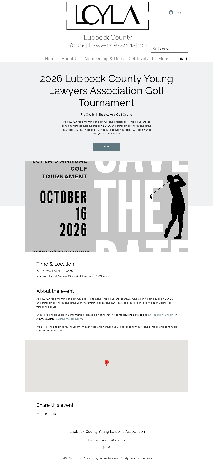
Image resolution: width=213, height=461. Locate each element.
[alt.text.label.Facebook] (186, 58)
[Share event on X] (46, 414)
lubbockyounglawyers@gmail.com (107, 440)
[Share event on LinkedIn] (54, 414)
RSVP (106, 146)
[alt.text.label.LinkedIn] (181, 58)
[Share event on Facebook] (38, 414)
